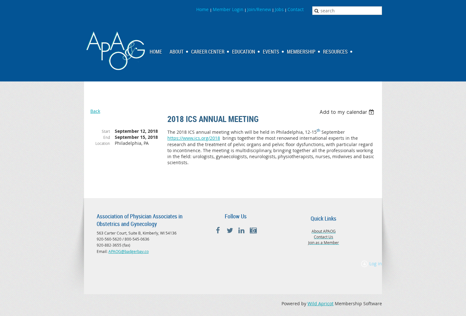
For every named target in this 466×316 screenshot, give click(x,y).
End (106, 137)
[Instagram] (253, 230)
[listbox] (348, 112)
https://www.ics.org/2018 (193, 138)
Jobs (279, 9)
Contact (296, 9)
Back (95, 111)
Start (106, 131)
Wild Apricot (320, 303)
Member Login (228, 9)
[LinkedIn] (241, 230)
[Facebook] (218, 230)
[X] (229, 230)
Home (203, 9)
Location (102, 143)
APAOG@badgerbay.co (128, 251)
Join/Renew (259, 9)
